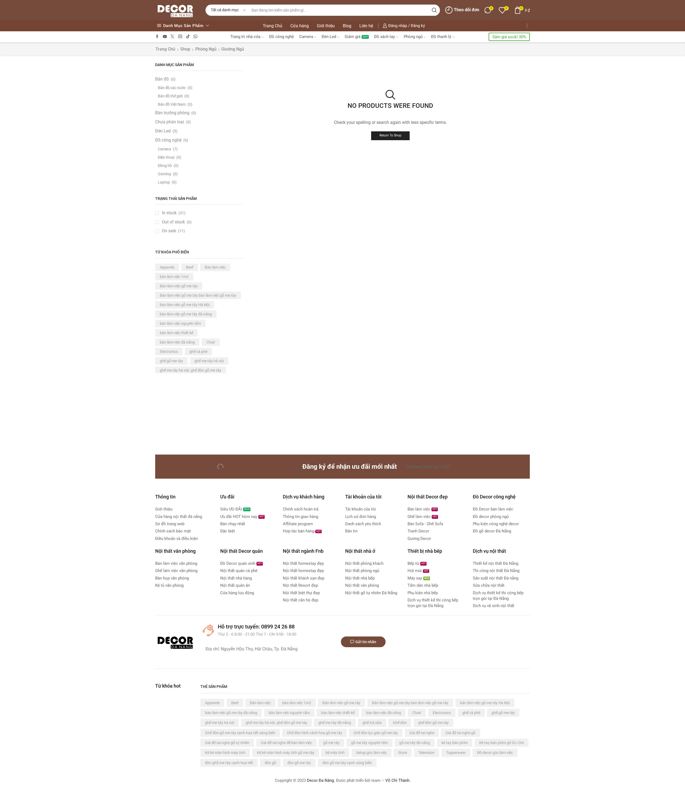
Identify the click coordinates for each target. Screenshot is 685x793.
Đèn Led (329, 36)
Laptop (164, 182)
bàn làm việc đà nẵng (177, 342)
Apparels (167, 267)
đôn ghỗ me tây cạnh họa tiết (229, 763)
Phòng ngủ (413, 36)
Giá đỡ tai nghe (421, 733)
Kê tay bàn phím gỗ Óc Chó (501, 743)
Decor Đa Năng (320, 780)
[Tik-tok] (188, 37)
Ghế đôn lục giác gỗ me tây (375, 733)
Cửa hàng (299, 25)
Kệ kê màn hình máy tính (225, 752)
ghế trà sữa (372, 722)
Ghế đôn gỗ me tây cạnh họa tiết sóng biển (240, 733)
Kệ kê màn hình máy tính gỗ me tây (285, 752)
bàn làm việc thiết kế (176, 333)
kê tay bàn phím (455, 743)
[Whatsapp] (195, 37)
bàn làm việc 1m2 (174, 276)
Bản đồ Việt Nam (172, 104)
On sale (173, 230)
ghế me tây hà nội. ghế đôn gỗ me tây (190, 370)
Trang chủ (165, 49)
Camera (306, 36)
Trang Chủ (272, 25)
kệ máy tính (335, 752)
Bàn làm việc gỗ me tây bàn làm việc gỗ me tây (198, 295)
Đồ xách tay (384, 36)
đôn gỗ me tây (299, 763)
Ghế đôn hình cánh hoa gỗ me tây (314, 733)
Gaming (164, 174)
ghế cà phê (198, 351)
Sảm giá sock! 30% (509, 37)
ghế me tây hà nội (209, 361)
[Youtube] (165, 37)
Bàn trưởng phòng (172, 112)
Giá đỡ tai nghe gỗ (460, 733)
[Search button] (434, 10)
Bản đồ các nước (172, 88)
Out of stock (177, 221)
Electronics (169, 351)
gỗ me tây (331, 743)
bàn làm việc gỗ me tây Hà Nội (185, 305)
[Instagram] (180, 37)
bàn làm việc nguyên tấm (180, 323)
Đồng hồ (165, 165)
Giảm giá (356, 36)
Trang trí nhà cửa (245, 36)
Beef (189, 267)
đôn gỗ (270, 763)
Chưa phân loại (169, 121)
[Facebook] (157, 37)
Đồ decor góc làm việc (495, 752)
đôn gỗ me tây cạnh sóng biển (347, 763)
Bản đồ (162, 79)
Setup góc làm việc (371, 752)
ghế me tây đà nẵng (334, 722)
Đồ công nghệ (281, 36)
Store (402, 752)
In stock (173, 212)
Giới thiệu (326, 25)
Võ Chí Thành (397, 780)
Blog (347, 25)
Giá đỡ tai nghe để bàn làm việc (286, 743)
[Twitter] (172, 37)
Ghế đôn (400, 722)
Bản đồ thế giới (170, 96)
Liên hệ (366, 25)
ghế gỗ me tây (171, 361)
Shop (185, 49)
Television (426, 752)
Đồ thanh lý (441, 36)
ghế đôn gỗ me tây (433, 722)
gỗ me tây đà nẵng (414, 743)
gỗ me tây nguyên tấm (369, 743)
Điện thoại (166, 157)
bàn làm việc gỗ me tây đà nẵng (186, 314)
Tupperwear (456, 752)
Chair (210, 342)
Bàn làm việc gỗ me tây (179, 286)
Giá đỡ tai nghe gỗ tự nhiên (227, 743)
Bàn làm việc (215, 267)
